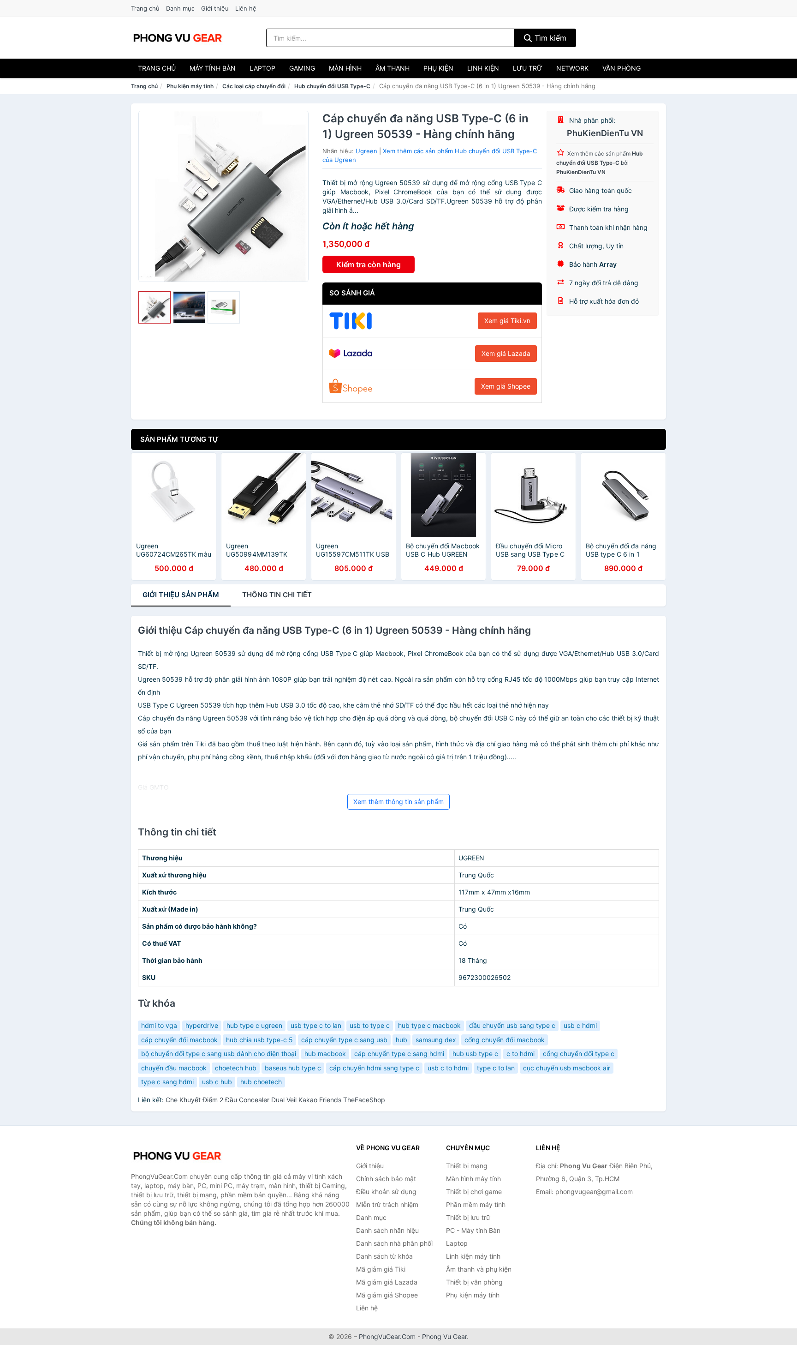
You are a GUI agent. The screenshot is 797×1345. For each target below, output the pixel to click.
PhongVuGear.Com (387, 1336)
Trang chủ (145, 8)
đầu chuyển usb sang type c (512, 1025)
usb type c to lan (316, 1025)
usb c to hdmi (448, 1068)
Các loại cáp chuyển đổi (253, 86)
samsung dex (436, 1040)
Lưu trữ (527, 68)
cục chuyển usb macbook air (566, 1068)
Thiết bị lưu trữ (468, 1217)
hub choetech (261, 1082)
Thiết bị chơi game (474, 1191)
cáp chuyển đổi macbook (179, 1040)
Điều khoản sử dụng (386, 1191)
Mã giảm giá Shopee (387, 1295)
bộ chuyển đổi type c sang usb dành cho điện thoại (218, 1053)
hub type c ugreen (254, 1025)
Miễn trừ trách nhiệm (387, 1204)
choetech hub (235, 1068)
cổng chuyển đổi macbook (504, 1040)
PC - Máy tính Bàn (473, 1230)
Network (572, 68)
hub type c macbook (429, 1025)
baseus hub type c (293, 1068)
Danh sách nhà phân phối (394, 1243)
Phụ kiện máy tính (190, 86)
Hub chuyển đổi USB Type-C (332, 86)
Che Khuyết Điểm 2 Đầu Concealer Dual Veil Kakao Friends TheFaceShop (275, 1100)
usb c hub (217, 1082)
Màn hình (345, 68)
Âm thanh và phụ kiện (479, 1269)
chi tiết (277, 594)
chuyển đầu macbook (174, 1068)
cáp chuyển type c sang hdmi (399, 1053)
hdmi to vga (159, 1025)
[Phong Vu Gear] (177, 1155)
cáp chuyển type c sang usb (344, 1040)
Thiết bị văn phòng (474, 1282)
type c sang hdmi (167, 1082)
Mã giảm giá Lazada (386, 1282)
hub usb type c (475, 1053)
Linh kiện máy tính (473, 1256)
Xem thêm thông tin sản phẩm (398, 801)
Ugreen (366, 151)
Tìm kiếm (549, 37)
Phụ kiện (438, 68)
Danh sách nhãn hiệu (387, 1230)
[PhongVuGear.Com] (177, 37)
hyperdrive (201, 1025)
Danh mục (180, 8)
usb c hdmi (580, 1025)
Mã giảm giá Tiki (380, 1269)
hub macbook (325, 1053)
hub (401, 1040)
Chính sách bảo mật (386, 1179)
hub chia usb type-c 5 (259, 1040)
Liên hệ (245, 8)
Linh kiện (483, 68)
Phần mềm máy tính (476, 1204)
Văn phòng (621, 68)
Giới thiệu (215, 8)
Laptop (262, 68)
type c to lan (496, 1068)
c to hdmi (520, 1053)
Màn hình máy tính (473, 1179)
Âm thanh (392, 68)
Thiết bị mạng (467, 1166)
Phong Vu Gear (444, 1336)
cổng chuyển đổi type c (578, 1053)
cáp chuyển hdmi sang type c (374, 1068)
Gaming (302, 68)
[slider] (154, 307)
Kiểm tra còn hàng (368, 264)
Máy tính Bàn (213, 68)
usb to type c (370, 1025)
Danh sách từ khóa (384, 1256)
